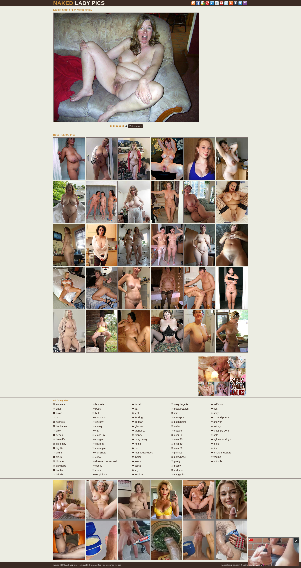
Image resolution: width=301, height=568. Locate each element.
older (177, 426)
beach (59, 435)
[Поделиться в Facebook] (198, 3)
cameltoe (100, 417)
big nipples (180, 422)
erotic (98, 470)
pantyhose (180, 457)
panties (178, 452)
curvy (98, 457)
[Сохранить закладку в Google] (203, 3)
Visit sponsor (135, 126)
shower (217, 422)
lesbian (138, 474)
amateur (60, 404)
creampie (100, 448)
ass (57, 417)
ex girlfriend (101, 474)
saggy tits (179, 474)
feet (136, 413)
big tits (59, 448)
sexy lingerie (181, 404)
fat (135, 408)
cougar (99, 439)
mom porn (179, 417)
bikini (58, 452)
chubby (99, 422)
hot (136, 448)
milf (176, 413)
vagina (217, 457)
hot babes (61, 426)
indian (138, 457)
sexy (216, 413)
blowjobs (60, 465)
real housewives (143, 452)
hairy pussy (140, 439)
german (138, 422)
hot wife (217, 461)
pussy (177, 465)
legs (136, 470)
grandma (139, 430)
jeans (137, 461)
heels (137, 443)
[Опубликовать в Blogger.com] (193, 3)
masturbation (181, 408)
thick (216, 443)
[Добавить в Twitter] (240, 3)
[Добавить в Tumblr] (236, 3)
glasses (138, 426)
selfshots (218, 404)
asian (58, 413)
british (59, 474)
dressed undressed (106, 461)
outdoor (178, 430)
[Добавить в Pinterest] (221, 3)
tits (215, 448)
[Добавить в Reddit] (226, 3)
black (58, 457)
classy (98, 426)
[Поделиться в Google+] (207, 3)
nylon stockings (222, 439)
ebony (98, 465)
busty (98, 408)
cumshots (100, 452)
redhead (178, 470)
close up (100, 435)
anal (58, 408)
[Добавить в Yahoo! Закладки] (245, 3)
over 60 (178, 448)
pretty (177, 461)
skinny (217, 426)
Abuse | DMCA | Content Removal (70, 565)
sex (215, 408)
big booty (60, 443)
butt (97, 413)
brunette (99, 404)
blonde (59, 461)
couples (99, 443)
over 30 (178, 435)
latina (137, 465)
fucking (138, 417)
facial (137, 404)
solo (215, 435)
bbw (58, 430)
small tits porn (221, 430)
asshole (60, 422)
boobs (59, 470)
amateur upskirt (222, 452)
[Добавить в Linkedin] (212, 3)
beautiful (60, 439)
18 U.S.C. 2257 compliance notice (104, 565)
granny (138, 435)
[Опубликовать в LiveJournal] (217, 3)
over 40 (178, 439)
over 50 (178, 443)
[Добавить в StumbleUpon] (231, 3)
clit (96, 430)
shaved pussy (221, 417)
